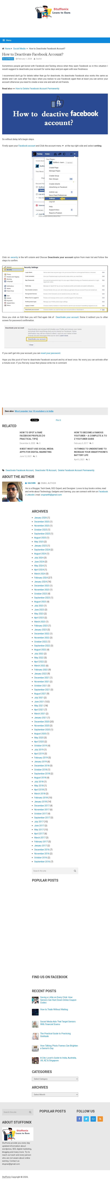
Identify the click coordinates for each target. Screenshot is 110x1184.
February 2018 (41, 797)
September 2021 (42, 689)
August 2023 (40, 601)
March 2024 (39, 573)
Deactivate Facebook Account (20, 470)
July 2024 (38, 557)
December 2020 (41, 721)
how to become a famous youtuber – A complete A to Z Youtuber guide (90, 435)
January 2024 (40, 581)
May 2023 (39, 613)
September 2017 (42, 817)
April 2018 (39, 789)
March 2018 (39, 793)
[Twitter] (86, 1119)
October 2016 (40, 857)
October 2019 (40, 745)
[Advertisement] (55, 27)
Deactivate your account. (67, 317)
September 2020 (42, 729)
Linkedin (30, 494)
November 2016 (41, 853)
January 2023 (40, 629)
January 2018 (40, 801)
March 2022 (39, 665)
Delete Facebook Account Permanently (76, 470)
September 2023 (42, 597)
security (14, 257)
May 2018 (39, 785)
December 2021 (41, 677)
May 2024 (39, 565)
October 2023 (40, 593)
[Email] (93, 1119)
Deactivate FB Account (45, 470)
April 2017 (39, 833)
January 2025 (40, 545)
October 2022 (40, 641)
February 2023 (41, 625)
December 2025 (41, 521)
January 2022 (40, 673)
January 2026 (40, 517)
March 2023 (39, 621)
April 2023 (39, 617)
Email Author (48, 483)
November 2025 (41, 525)
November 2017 (41, 809)
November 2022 (41, 637)
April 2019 (39, 753)
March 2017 (39, 837)
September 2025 (42, 533)
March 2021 (39, 713)
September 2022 (42, 645)
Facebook (103, 491)
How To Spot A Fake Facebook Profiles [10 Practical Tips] (32, 435)
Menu (8, 40)
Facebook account (26, 146)
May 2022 (39, 657)
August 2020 (40, 733)
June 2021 (39, 701)
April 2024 (39, 569)
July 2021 (38, 697)
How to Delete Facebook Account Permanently (37, 88)
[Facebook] (79, 1119)
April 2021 (39, 709)
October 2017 (40, 813)
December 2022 (41, 633)
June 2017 (39, 825)
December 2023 (41, 585)
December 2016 (41, 849)
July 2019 (38, 749)
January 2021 (40, 717)
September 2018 (42, 773)
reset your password (50, 353)
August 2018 (40, 777)
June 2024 (39, 561)
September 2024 (42, 549)
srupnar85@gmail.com (51, 494)
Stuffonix (6, 1177)
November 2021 (41, 681)
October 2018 (40, 769)
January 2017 (40, 845)
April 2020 (39, 741)
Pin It (58, 420)
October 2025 (40, 529)
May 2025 (39, 541)
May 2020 (39, 737)
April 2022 (39, 661)
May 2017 (39, 829)
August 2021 (40, 693)
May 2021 (39, 705)
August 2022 (40, 649)
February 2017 (41, 841)
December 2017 (41, 805)
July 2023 (38, 605)
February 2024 (41, 577)
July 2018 (38, 781)
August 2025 (40, 537)
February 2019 (41, 757)
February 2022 (41, 669)
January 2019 (40, 761)
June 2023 (39, 609)
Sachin (39, 59)
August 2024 (40, 553)
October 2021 (40, 685)
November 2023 (41, 589)
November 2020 (41, 725)
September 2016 (42, 861)
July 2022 (38, 653)
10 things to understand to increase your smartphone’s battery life (91, 451)
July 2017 (38, 821)
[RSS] (100, 1119)
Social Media (8, 59)
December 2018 (41, 765)
